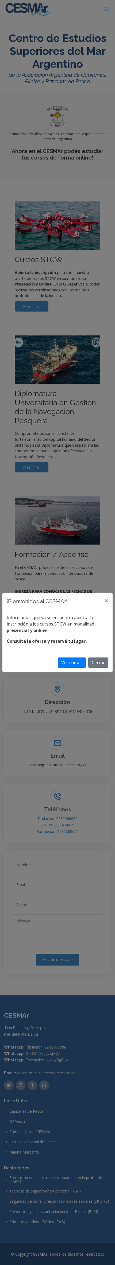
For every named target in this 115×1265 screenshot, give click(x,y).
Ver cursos (72, 663)
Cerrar (98, 663)
